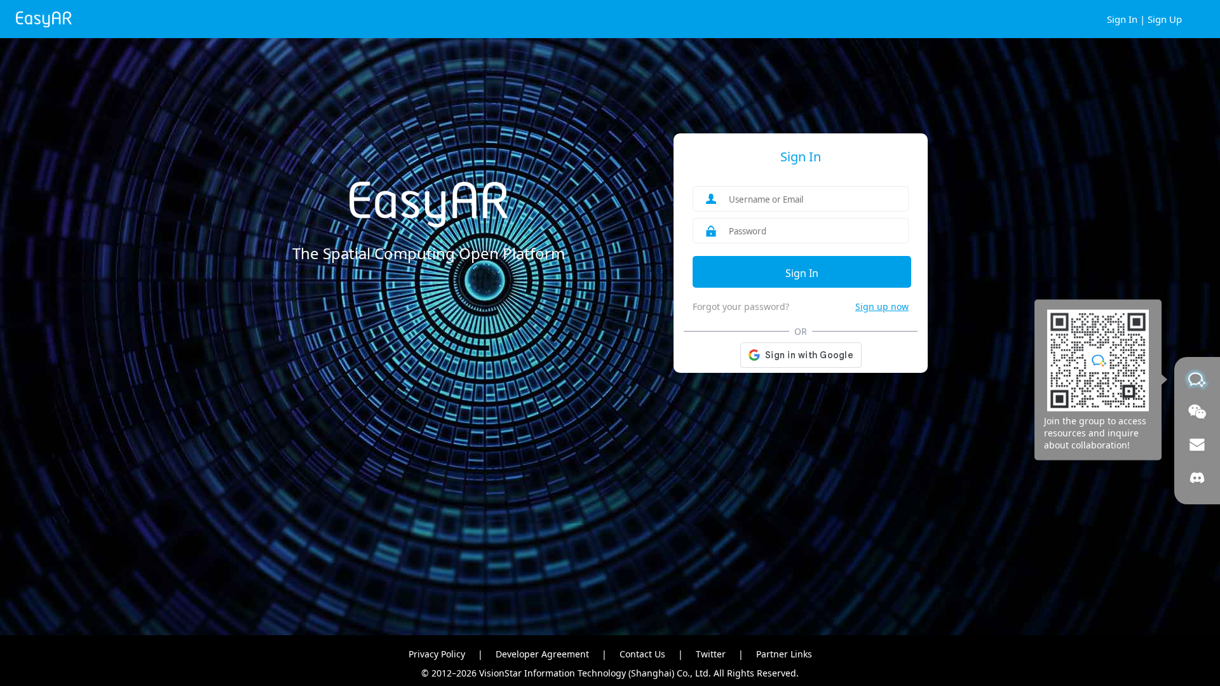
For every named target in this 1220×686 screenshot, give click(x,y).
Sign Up (1165, 19)
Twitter (711, 654)
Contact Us (642, 654)
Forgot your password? (741, 306)
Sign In (1122, 19)
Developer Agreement (542, 654)
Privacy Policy (437, 654)
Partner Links (784, 654)
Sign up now (882, 306)
